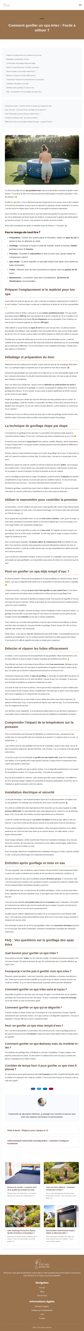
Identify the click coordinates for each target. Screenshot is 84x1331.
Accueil (42, 1288)
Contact (42, 1318)
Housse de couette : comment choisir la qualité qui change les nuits (28, 106)
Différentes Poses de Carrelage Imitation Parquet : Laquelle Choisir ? (29, 122)
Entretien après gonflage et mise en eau (20, 88)
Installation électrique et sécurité (17, 83)
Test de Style (42, 1296)
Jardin (42, 18)
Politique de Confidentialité (42, 1310)
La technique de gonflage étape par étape (20, 63)
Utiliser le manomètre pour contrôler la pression (22, 67)
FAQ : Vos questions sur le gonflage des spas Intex (23, 92)
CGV (42, 1314)
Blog (42, 1292)
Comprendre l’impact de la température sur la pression (25, 79)
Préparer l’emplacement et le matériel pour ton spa (23, 55)
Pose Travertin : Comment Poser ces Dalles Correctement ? (25, 110)
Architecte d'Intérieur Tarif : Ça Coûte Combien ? (21, 118)
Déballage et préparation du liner (17, 59)
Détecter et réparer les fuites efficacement (20, 75)
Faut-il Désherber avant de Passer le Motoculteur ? (22, 114)
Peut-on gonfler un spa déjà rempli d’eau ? (21, 71)
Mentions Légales (42, 1306)
